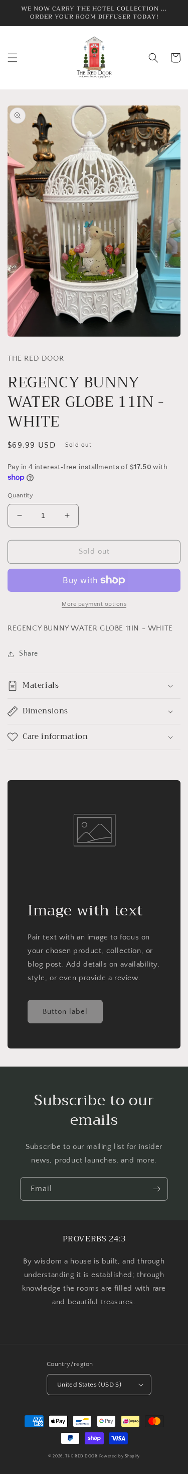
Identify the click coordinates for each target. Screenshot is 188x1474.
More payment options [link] (94, 604)
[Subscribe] (156, 1189)
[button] (13, 58)
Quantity (20, 495)
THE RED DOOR (82, 1456)
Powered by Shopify (119, 1456)
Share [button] (28, 654)
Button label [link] (65, 1011)
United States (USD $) (89, 1384)
